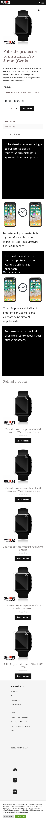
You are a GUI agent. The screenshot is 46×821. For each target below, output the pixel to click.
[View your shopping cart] (39, 2)
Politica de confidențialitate (19, 718)
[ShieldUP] (5, 2)
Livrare (13, 696)
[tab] (23, 121)
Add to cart (27, 108)
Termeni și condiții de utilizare (20, 722)
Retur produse (15, 700)
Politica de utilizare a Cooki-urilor (21, 726)
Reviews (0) (10, 126)
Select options (23, 441)
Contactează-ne (16, 704)
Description (10, 121)
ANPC (12, 730)
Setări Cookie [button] (8, 816)
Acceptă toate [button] (20, 816)
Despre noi (14, 692)
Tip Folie (7, 87)
